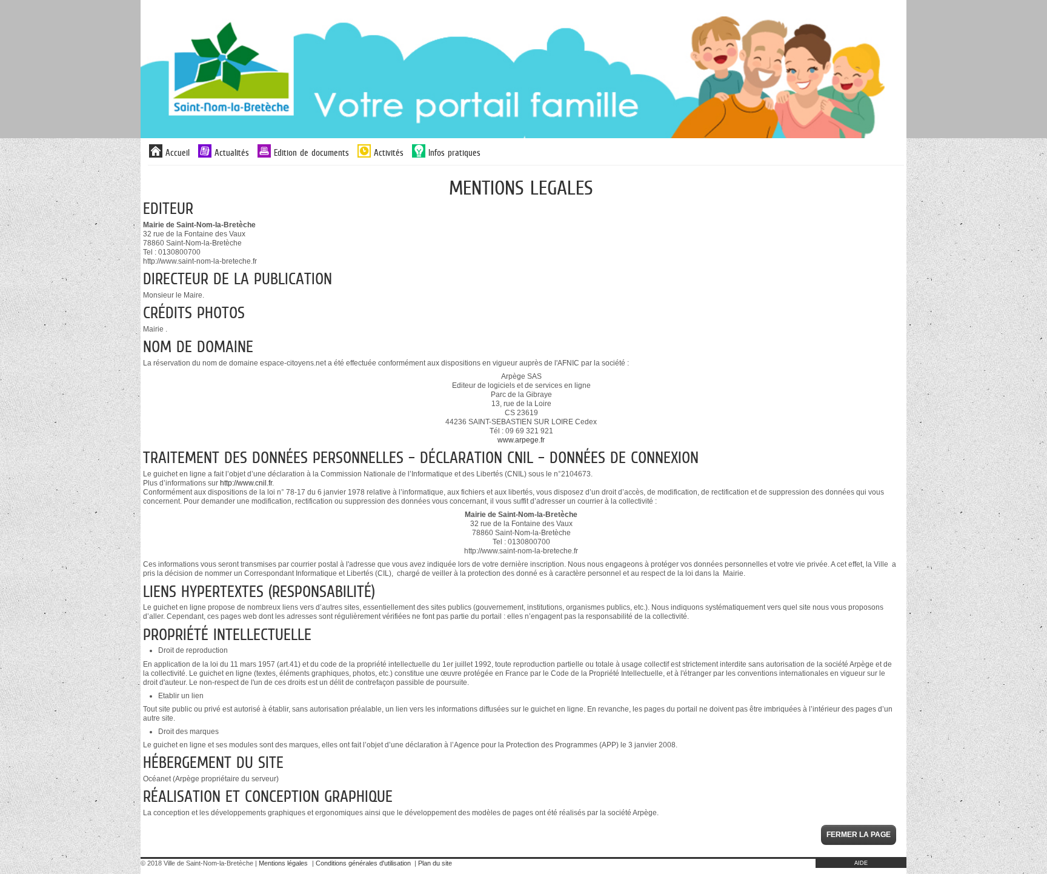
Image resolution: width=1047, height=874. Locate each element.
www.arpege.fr (521, 440)
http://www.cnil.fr (246, 483)
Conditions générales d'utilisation (363, 863)
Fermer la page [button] (858, 834)
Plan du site (435, 863)
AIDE (861, 863)
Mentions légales (283, 863)
